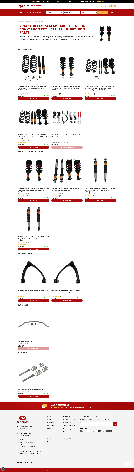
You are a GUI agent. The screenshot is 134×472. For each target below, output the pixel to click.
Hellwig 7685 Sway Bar (25, 341)
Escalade (36, 21)
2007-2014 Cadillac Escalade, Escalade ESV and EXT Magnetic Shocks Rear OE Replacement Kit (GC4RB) (100, 190)
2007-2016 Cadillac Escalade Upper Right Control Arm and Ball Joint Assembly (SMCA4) (33, 291)
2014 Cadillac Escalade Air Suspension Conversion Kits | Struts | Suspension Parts (40, 18)
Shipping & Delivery (69, 419)
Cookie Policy (50, 426)
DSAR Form (49, 429)
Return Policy (67, 429)
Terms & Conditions (69, 426)
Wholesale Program (69, 435)
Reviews (48, 438)
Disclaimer (66, 432)
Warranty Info (67, 422)
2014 (42, 21)
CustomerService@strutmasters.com (30, 451)
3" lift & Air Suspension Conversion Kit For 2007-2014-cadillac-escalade (66, 136)
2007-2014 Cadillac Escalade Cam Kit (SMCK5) (31, 389)
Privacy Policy (50, 422)
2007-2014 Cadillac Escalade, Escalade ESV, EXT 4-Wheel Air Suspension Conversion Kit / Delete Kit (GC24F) (33, 136)
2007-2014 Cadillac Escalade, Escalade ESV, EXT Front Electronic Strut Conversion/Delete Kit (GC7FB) (65, 88)
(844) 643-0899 (59, 407)
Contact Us (49, 432)
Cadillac (28, 21)
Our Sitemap (50, 435)
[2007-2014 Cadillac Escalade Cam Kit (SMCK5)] (33, 371)
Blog (47, 441)
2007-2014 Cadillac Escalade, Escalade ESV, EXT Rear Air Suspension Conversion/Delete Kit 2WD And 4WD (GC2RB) (33, 88)
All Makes (21, 21)
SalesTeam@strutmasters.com (29, 453)
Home (19, 18)
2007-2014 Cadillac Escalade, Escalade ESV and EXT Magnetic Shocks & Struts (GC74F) (66, 189)
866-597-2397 (100, 1)
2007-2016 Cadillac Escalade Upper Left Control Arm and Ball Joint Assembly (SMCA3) (65, 291)
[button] (110, 6)
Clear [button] (112, 12)
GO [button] (103, 12)
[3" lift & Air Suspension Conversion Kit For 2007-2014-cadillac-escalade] (67, 117)
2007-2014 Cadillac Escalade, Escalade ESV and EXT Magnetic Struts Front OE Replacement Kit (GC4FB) (33, 190)
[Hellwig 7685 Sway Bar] (33, 323)
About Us (49, 419)
